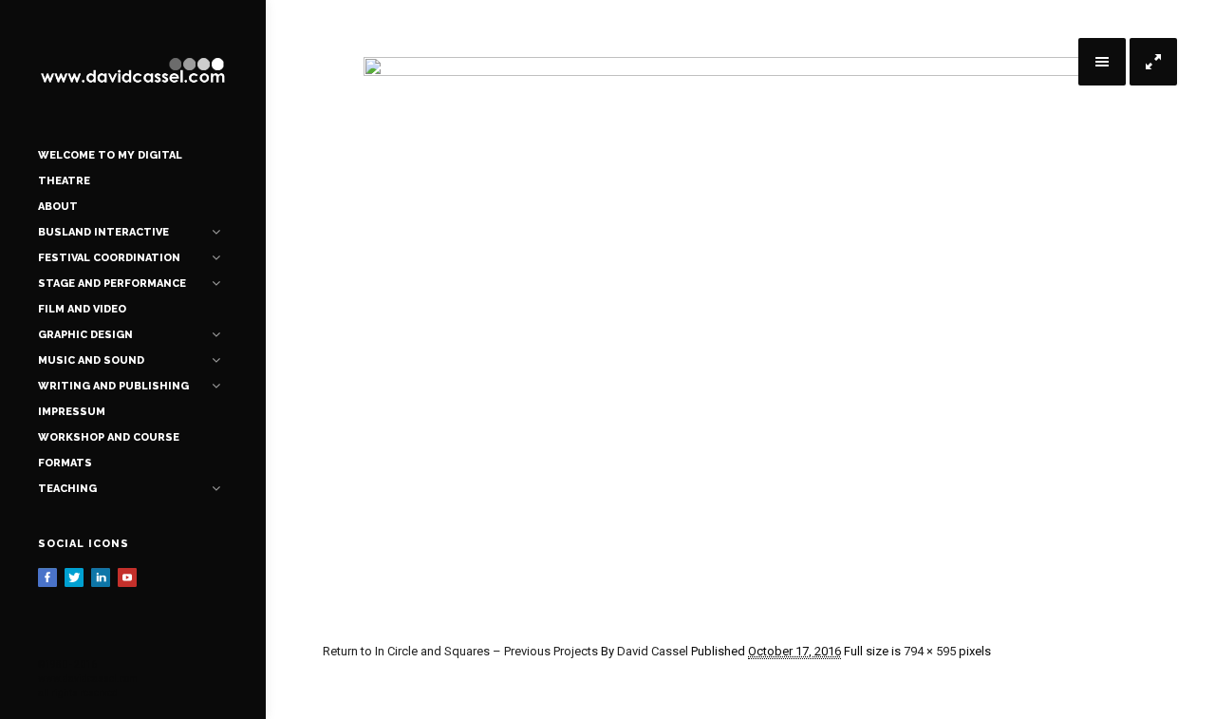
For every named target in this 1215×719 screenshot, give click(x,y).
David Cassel (652, 651)
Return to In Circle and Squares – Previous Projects (460, 651)
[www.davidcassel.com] (133, 71)
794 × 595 (930, 651)
